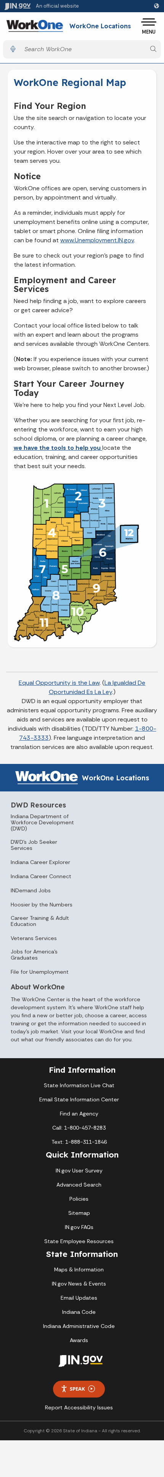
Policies (78, 1198)
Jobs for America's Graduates (34, 954)
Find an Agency (79, 1113)
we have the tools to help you (58, 448)
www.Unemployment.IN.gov (97, 240)
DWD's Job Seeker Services (34, 845)
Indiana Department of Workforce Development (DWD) (42, 822)
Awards (79, 1340)
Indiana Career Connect (41, 876)
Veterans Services (34, 938)
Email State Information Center (79, 1099)
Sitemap (79, 1212)
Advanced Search (78, 1184)
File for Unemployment (40, 972)
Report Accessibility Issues (79, 1407)
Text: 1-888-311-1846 (79, 1141)
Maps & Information (79, 1269)
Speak (77, 1388)
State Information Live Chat (79, 1085)
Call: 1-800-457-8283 (79, 1127)
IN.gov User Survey (79, 1170)
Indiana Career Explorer (40, 862)
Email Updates (79, 1297)
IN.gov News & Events (79, 1283)
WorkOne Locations (100, 26)
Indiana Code (79, 1311)
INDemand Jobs (31, 890)
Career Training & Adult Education (40, 921)
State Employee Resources (79, 1241)
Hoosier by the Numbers (41, 904)
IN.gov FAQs (79, 1227)
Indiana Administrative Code (79, 1326)
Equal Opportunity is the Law (59, 683)
